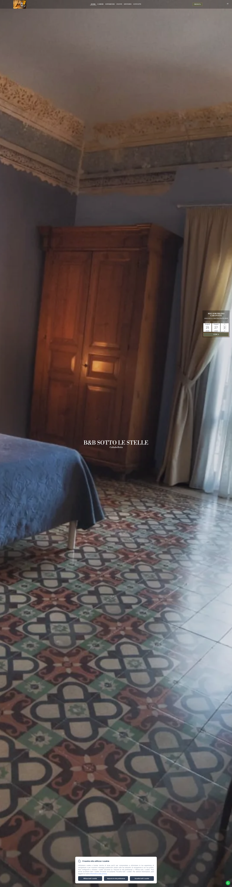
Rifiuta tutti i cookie (90, 878)
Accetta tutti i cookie (142, 878)
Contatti (137, 4)
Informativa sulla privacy (98, 874)
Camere (100, 4)
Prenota (197, 4)
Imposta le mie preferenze (116, 878)
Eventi (119, 4)
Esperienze (110, 4)
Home (93, 4)
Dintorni (127, 4)
